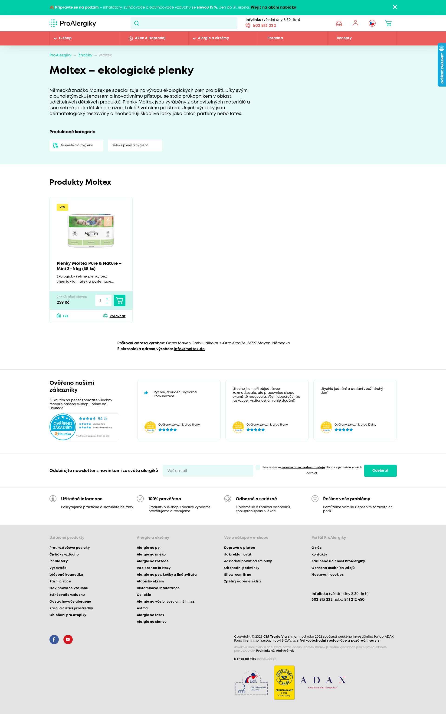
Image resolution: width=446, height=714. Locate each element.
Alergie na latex (150, 615)
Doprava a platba (239, 547)
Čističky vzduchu (64, 554)
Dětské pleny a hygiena (130, 145)
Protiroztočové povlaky (69, 547)
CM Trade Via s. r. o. (280, 636)
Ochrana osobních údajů (333, 568)
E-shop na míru (245, 659)
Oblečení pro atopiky (67, 615)
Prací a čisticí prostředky (71, 608)
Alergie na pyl (149, 547)
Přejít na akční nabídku (273, 7)
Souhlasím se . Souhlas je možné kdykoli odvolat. (312, 470)
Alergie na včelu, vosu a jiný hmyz (165, 601)
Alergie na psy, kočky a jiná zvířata (167, 574)
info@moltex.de (189, 349)
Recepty (344, 38)
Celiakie (144, 595)
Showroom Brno (237, 574)
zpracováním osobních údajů (303, 467)
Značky (85, 55)
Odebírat (380, 470)
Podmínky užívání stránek (275, 650)
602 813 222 (264, 26)
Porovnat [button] (117, 316)
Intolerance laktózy (154, 568)
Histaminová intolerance (158, 588)
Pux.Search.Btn (136, 23)
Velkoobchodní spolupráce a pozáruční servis (340, 640)
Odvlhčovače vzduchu (68, 588)
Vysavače (58, 568)
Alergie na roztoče (153, 561)
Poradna (275, 38)
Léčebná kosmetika (66, 574)
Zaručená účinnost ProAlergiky (338, 561)
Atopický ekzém (150, 581)
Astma (142, 608)
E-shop (65, 38)
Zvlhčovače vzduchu (67, 595)
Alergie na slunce (152, 621)
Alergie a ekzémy (213, 38)
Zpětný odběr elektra (242, 581)
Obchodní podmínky (241, 568)
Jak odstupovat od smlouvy (248, 561)
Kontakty (319, 554)
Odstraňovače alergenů (70, 601)
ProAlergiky (60, 55)
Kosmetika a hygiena (76, 145)
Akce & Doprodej (150, 38)
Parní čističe (60, 581)
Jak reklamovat (238, 554)
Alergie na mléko (151, 554)
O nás (316, 547)
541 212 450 (354, 599)
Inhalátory (58, 561)
